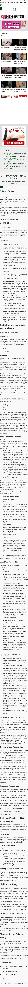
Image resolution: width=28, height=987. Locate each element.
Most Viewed (4, 35)
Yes (4, 978)
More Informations (15, 8)
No (3, 980)
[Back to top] (25, 984)
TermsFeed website (5, 489)
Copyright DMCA (13, 176)
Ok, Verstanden (5, 8)
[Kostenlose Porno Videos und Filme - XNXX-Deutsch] (12, 16)
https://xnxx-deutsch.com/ (12, 313)
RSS (21, 176)
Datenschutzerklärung (12, 175)
